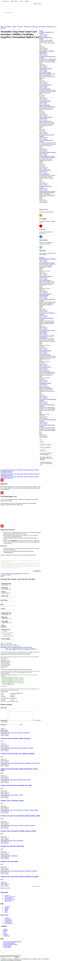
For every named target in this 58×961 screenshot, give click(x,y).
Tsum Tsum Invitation (44, 105)
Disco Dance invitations (9, 943)
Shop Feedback (7, 947)
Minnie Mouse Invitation (45, 72)
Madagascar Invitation (44, 387)
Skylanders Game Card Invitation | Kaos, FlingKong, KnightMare (17, 753)
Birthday (6, 930)
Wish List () (8, 919)
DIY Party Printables (19, 678)
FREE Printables (28, 647)
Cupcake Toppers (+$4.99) (7, 636)
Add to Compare (13, 644)
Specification (4, 647)
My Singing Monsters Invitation (46, 156)
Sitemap (7, 908)
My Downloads (8, 923)
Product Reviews (8, 945)
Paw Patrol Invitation (44, 174)
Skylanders (16, 573)
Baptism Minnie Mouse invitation (47, 191)
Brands (6, 909)
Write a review (16, 646)
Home (6, 910)
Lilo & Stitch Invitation (44, 88)
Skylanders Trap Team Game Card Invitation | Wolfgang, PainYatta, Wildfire (20, 815)
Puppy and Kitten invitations (10, 944)
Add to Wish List (5, 644)
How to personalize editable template (12, 941)
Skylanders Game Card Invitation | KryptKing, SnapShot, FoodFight (18, 831)
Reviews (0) (10, 647)
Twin (5, 931)
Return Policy (8, 900)
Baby (5, 933)
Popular (41, 30)
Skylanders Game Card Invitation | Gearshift (12, 800)
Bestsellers (41, 257)
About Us (7, 895)
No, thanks (4, 631)
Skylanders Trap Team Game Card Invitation (12, 846)
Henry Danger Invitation (45, 121)
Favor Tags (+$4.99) (6, 634)
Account (7, 917)
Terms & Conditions (9, 899)
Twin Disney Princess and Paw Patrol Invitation (46, 336)
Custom (5, 730)
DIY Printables (18, 681)
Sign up (17, 957)
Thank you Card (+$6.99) (7, 632)
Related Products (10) (18, 647)
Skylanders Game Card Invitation (9, 861)
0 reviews (9, 646)
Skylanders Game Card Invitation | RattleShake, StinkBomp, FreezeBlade (20, 876)
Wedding (6, 934)
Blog (6, 912)
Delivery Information (10, 896)
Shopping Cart (8, 920)
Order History (8, 921)
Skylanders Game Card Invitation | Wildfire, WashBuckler (16, 738)
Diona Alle (20, 677)
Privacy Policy (8, 898)
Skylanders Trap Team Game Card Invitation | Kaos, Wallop (16, 785)
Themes (5, 929)
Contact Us (7, 906)
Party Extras (6, 935)
